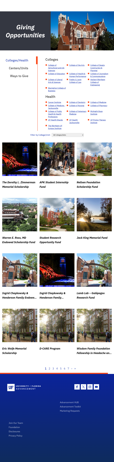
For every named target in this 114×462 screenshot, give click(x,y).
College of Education (56, 74)
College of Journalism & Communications (99, 75)
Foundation (14, 427)
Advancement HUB (69, 402)
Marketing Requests (70, 410)
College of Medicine (98, 102)
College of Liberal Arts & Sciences (55, 80)
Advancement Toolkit (70, 406)
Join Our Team (16, 422)
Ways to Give (19, 76)
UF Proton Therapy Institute (98, 121)
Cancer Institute (54, 102)
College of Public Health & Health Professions (55, 114)
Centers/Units (18, 68)
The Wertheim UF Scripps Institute (55, 127)
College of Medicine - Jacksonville (56, 106)
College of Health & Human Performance (77, 75)
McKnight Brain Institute (96, 112)
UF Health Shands (55, 120)
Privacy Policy (15, 435)
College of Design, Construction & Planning (97, 68)
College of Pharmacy (98, 105)
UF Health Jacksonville (74, 121)
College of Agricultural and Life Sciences (56, 68)
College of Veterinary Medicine (77, 112)
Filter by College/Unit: (40, 135)
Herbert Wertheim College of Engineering (97, 82)
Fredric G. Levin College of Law (75, 80)
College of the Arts (76, 65)
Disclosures (14, 431)
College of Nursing (76, 105)
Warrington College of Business (57, 89)
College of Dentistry (77, 102)
